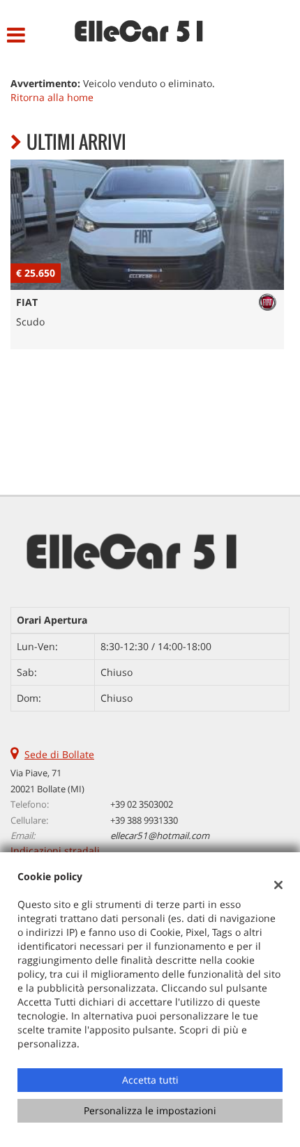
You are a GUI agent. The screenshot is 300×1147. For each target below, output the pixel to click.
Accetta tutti (150, 1079)
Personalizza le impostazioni (150, 1110)
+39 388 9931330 (144, 820)
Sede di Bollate (59, 754)
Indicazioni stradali (55, 850)
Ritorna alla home (51, 97)
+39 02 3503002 (141, 804)
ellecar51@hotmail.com (159, 835)
